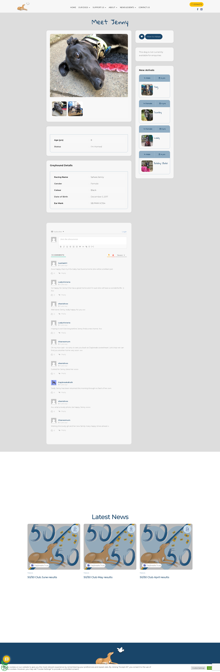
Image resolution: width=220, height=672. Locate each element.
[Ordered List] (73, 246)
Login (124, 232)
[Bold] (60, 246)
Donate (197, 4)
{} (89, 246)
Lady (157, 137)
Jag (156, 87)
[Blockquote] (80, 246)
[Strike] (70, 246)
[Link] (86, 246)
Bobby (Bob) (161, 163)
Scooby (158, 112)
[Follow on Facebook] (198, 9)
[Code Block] (83, 246)
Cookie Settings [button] (198, 668)
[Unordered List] (76, 246)
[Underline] (67, 246)
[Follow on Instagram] (201, 9)
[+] (92, 246)
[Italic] (64, 246)
